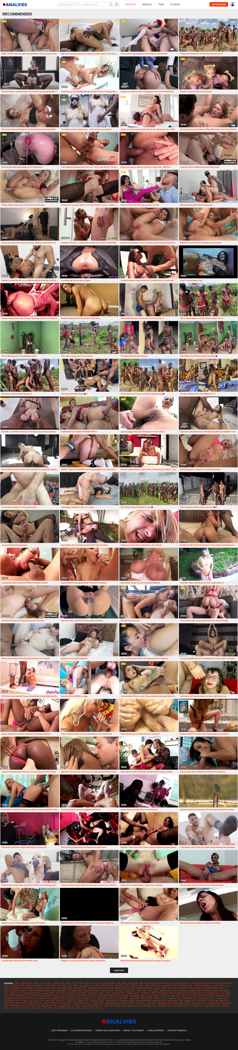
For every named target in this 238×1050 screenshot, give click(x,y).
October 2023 (128, 988)
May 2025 (84, 985)
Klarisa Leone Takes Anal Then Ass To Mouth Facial (201, 885)
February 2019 (223, 995)
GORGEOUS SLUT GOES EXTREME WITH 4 (79, 432)
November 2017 (206, 998)
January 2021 (133, 993)
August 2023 (160, 988)
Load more (119, 970)
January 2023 (26, 990)
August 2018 (89, 998)
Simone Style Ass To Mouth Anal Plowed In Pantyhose (202, 772)
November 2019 (105, 995)
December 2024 (152, 985)
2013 (99, 983)
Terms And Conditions (107, 1030)
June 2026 (133, 983)
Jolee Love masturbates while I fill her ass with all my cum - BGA (148, 129)
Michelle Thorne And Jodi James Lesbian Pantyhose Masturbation (149, 847)
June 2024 (16, 988)
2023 (36, 983)
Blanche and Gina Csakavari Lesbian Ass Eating (200, 923)
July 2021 (59, 993)
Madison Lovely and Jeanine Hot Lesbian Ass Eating (83, 961)
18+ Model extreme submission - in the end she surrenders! (86, 129)
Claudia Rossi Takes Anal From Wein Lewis (20, 961)
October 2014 (33, 1005)
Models (147, 4)
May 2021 (81, 993)
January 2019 (10, 998)
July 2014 (76, 1005)
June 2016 (213, 1000)
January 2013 (88, 1008)
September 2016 (175, 1000)
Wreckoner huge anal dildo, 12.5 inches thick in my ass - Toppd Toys (90, 205)
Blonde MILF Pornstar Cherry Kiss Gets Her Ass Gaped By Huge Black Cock (33, 469)
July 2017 (39, 1000)
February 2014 (135, 1005)
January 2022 (194, 990)
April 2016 (9, 1003)
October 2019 (121, 995)
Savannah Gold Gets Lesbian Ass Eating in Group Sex (24, 847)
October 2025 (17, 985)
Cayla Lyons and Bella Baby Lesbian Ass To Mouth (142, 885)
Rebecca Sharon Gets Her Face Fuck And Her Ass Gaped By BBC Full (30, 91)
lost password (59, 1030)
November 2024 (169, 985)
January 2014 (149, 1005)
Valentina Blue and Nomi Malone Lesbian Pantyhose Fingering (87, 923)
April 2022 (153, 990)
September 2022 (91, 990)
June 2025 (73, 985)
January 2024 (79, 988)
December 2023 (95, 988)
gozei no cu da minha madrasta (74, 658)
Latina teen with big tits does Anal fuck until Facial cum (203, 696)
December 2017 (190, 998)
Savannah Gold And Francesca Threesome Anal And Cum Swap (207, 809)
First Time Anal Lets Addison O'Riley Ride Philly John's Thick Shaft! (208, 129)
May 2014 (98, 1005)
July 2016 (202, 1000)
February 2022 (180, 990)
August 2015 (128, 1003)
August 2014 (64, 1005)
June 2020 (9, 995)
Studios (175, 4)
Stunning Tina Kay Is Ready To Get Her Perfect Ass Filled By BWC (29, 129)
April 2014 (109, 1005)
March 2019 (209, 995)
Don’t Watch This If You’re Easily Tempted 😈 (198, 356)
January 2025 (136, 985)
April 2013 (47, 1008)
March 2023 (219, 988)
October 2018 (58, 998)
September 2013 (213, 1005)
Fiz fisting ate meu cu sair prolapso (76, 280)
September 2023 (144, 988)
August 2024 (217, 985)
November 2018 (42, 998)
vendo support (155, 1030)
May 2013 (36, 1008)
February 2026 (182, 983)
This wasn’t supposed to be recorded (76, 356)
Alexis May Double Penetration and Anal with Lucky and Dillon (147, 772)
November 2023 (112, 988)
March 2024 (50, 988)
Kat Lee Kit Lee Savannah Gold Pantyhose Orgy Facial (83, 847)
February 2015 (199, 1003)
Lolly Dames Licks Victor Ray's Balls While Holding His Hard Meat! (207, 847)
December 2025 (213, 983)
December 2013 (165, 1005)
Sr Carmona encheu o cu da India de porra (19, 507)
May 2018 (123, 998)
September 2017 (12, 1000)
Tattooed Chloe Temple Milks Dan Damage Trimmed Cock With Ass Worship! (93, 885)
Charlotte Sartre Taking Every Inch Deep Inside (199, 167)
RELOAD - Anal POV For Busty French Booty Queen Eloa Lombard (29, 432)
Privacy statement (133, 1030)
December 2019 (89, 995)
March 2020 (44, 995)
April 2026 (156, 983)
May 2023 (195, 988)
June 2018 (112, 998)
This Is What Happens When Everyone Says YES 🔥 (201, 318)
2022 (43, 983)
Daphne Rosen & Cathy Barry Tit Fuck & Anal (139, 809)
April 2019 (197, 995)
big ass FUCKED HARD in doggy (74, 696)
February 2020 (59, 995)
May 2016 (224, 1000)
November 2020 (165, 993)
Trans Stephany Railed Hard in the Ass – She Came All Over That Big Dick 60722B (95, 167)
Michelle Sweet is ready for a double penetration (200, 469)
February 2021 (118, 993)
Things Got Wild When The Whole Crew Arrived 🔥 (201, 54)
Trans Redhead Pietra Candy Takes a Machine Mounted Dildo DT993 (149, 696)
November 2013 (181, 1005)
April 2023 (207, 988)
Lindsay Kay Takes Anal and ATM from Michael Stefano (25, 583)
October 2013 (197, 1005)
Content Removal (177, 1030)
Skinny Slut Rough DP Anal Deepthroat (196, 205)
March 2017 (83, 1000)
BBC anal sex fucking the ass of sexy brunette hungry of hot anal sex (90, 54)
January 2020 (73, 995)
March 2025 (107, 985)
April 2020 (32, 995)
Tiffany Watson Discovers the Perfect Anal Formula (23, 205)
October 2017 (221, 998)
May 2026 (144, 983)
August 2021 (48, 993)
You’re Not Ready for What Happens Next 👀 (20, 356)
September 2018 (74, 998)
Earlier (99, 1008)
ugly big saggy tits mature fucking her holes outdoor (143, 432)
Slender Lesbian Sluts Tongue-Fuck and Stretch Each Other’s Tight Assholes (153, 469)
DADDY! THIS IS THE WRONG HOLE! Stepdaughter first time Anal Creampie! (92, 469)
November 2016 (143, 1000)
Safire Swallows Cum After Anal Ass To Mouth (140, 734)
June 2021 (70, 993)
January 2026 (197, 983)
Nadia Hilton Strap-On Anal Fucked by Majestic (140, 583)
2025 (23, 983)
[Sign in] (233, 4)
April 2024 (38, 988)
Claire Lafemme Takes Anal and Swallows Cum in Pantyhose (86, 734)
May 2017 (60, 1000)
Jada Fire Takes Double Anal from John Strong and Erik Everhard (29, 772)
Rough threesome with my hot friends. (196, 91)
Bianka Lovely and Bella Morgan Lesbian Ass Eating (23, 923)
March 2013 (59, 1008)
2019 (62, 983)
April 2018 (134, 998)
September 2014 (49, 1005)
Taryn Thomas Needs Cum (191, 280)
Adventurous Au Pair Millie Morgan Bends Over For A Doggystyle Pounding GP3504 (96, 91)
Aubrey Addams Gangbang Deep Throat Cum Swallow (84, 583)
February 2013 (73, 1008)
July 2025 (61, 985)
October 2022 (75, 990)
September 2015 (113, 1003)
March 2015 (185, 1003)
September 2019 (137, 995)
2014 (93, 983)
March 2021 (104, 993)
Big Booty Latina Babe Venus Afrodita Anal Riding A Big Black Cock (208, 432)
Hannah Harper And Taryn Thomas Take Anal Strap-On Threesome (30, 318)
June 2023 (184, 988)
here (81, 1042)
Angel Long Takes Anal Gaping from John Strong (141, 545)
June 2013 (25, 1008)
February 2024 (65, 988)
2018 (68, 983)
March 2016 (21, 1003)
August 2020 (213, 993)
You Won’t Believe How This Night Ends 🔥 (198, 394)
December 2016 (127, 1000)
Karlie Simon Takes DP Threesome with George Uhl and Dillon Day (29, 809)
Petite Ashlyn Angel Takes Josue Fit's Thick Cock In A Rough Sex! (29, 885)
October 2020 (181, 993)
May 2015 (162, 1003)
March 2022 (165, 990)
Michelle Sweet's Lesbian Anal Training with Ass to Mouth (204, 734)
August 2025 (49, 985)
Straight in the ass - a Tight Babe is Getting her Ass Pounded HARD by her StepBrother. (97, 243)
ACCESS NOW (219, 4)
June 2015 (151, 1003)
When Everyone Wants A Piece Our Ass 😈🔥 (199, 507)
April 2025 (95, 985)
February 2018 (160, 998)
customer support (81, 1030)
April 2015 (173, 1003)
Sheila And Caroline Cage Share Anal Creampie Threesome (145, 961)
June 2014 (87, 1005)
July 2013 (14, 1008)
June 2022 (130, 990)
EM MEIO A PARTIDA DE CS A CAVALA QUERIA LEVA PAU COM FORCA (31, 280)
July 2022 (119, 990)
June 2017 (50, 1000)
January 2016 (49, 1003)
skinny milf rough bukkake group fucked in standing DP (144, 54)
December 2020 (148, 993)
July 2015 (140, 1003)
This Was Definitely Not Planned (134, 356)
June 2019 (175, 995)
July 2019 (164, 995)
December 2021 (210, 990)
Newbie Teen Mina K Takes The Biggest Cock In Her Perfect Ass (147, 91)
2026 (16, 983)
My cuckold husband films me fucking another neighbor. (144, 658)
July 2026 (121, 983)
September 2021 (32, 993)
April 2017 (71, 1000)
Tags (161, 4)
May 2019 (186, 995)
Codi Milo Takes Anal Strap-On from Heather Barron (202, 583)
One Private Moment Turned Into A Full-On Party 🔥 (142, 318)
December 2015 (65, 1003)
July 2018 (101, 998)
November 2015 (81, 1003)
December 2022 (42, 990)
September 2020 (198, 993)
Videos (129, 4)
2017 (74, 983)
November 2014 (17, 1005)
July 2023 (172, 988)
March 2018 (146, 998)
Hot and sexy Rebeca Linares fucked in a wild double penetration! (148, 243)
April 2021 (92, 993)
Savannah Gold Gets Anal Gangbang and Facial (81, 809)
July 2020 (225, 993)
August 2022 (107, 990)
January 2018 (174, 998)
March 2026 (168, 983)
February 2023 (11, 990)
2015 (87, 983)
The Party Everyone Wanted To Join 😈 (137, 507)
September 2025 (33, 985)
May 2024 (27, 988)
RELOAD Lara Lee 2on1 (130, 620)
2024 (29, 983)
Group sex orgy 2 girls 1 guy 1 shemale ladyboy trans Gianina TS (29, 243)
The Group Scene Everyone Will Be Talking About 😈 (142, 394)
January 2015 (213, 1003)
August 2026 (109, 983)
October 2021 (16, 993)
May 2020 (21, 995)
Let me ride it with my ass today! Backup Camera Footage (204, 620)
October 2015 (97, 1003)
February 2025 (122, 985)
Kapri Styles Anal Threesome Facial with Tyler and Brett (84, 545)
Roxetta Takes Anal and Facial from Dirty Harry (80, 318)
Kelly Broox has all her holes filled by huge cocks (200, 243)
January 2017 (111, 1000)
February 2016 (35, 1003)
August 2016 (190, 1000)
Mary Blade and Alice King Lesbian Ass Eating (140, 923)
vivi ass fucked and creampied (14, 545)
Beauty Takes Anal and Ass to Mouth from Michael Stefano (26, 734)
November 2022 (59, 990)
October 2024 (185, 985)
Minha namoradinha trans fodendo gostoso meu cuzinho (26, 658)
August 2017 (27, 1000)
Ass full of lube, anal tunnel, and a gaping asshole (82, 620)
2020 (55, 983)
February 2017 (97, 1000)
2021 (49, 983)
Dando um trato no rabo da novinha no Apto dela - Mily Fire (145, 167)
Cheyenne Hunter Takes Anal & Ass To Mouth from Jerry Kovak (147, 280)
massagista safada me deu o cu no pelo (77, 507)
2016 (80, 983)
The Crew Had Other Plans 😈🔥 (74, 394)
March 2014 (121, 1005)
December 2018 (26, 998)
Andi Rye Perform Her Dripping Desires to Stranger (23, 620)
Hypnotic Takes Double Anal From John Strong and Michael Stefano (89, 772)
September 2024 (202, 985)
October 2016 (159, 1000)
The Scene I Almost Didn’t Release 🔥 (17, 394)
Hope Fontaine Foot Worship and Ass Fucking (140, 205)
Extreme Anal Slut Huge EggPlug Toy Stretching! (22, 167)
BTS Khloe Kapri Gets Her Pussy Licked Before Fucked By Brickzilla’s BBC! (32, 696)
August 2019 (152, 995)
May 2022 (142, 990)
